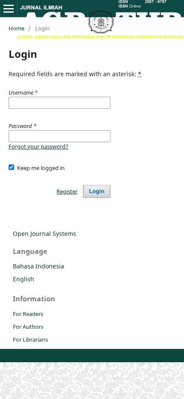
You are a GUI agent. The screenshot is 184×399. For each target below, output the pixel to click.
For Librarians (30, 339)
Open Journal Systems (44, 233)
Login (96, 191)
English (23, 279)
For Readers (28, 314)
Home (16, 28)
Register (66, 191)
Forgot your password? (38, 146)
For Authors (28, 327)
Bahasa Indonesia (38, 266)
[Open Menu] (8, 8)
